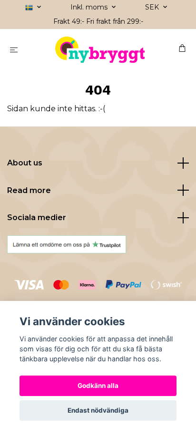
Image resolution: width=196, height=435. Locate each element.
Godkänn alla (98, 385)
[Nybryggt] (100, 50)
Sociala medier (36, 217)
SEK (153, 7)
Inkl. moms (89, 7)
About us (24, 162)
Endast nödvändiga (98, 410)
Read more (29, 190)
